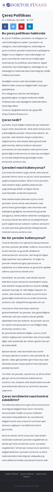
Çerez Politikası (27, 474)
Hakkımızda (41, 474)
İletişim (26, 476)
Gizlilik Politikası (11, 474)
